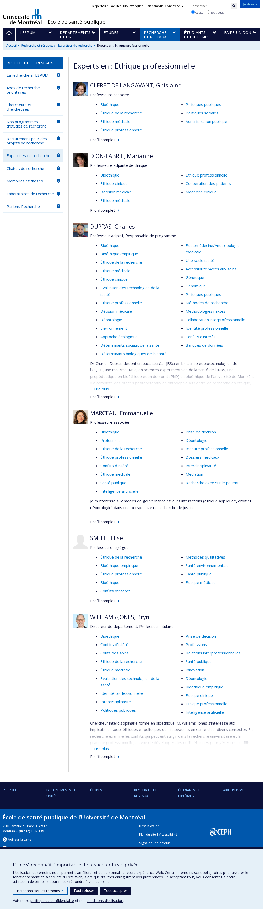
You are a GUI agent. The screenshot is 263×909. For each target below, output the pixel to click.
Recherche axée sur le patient (212, 482)
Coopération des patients (208, 183)
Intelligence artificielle (119, 491)
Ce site (199, 12)
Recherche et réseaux (37, 45)
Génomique (196, 285)
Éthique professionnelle (121, 129)
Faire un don (232, 790)
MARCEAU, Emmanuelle (121, 413)
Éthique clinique (114, 183)
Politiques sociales (202, 112)
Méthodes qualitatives (205, 557)
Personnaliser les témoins (40, 890)
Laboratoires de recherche (30, 193)
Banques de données (204, 345)
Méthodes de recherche (207, 302)
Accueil (11, 45)
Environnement (113, 328)
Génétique (195, 277)
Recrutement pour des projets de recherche (27, 140)
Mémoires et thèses (25, 180)
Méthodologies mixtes (206, 311)
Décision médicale (116, 191)
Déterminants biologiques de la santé (133, 353)
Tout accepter (115, 890)
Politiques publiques (203, 104)
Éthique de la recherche (121, 112)
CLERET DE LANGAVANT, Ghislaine (135, 85)
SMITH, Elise (106, 538)
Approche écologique (119, 336)
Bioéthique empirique (119, 253)
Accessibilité (168, 834)
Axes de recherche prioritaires (23, 90)
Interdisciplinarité (201, 465)
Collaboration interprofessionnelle (215, 319)
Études (96, 790)
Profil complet (102, 139)
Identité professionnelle (207, 328)
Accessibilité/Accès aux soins (211, 268)
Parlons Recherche (23, 206)
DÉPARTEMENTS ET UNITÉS (61, 793)
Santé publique (113, 482)
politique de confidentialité (52, 900)
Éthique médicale (115, 121)
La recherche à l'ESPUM (27, 75)
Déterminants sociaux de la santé (129, 345)
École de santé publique (76, 21)
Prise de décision (201, 431)
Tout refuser (83, 890)
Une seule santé (200, 260)
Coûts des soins (114, 653)
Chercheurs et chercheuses (19, 107)
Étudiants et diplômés (189, 793)
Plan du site (147, 834)
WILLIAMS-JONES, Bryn (119, 617)
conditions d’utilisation (105, 900)
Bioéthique (109, 104)
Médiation (194, 474)
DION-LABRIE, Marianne (121, 156)
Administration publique (206, 121)
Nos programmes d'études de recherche (27, 124)
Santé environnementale (207, 565)
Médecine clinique (201, 191)
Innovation (195, 669)
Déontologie (111, 319)
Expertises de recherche (75, 45)
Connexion (173, 6)
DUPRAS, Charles (112, 226)
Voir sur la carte (19, 839)
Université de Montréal (22, 16)
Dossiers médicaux (202, 457)
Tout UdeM (217, 12)
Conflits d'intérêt (200, 336)
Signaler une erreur (154, 843)
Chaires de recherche (25, 168)
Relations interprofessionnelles (213, 653)
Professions (111, 440)
